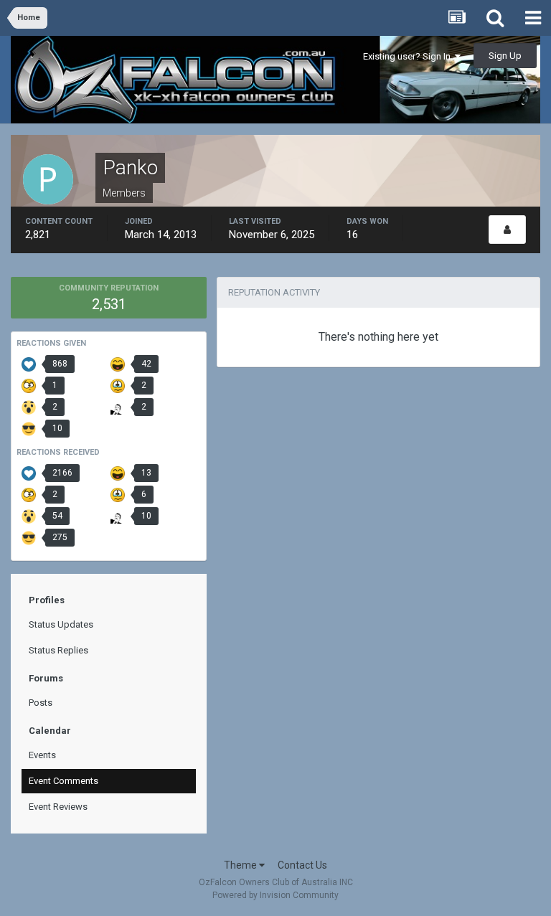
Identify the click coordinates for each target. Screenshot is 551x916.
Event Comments (63, 780)
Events (42, 755)
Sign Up (505, 55)
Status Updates (61, 624)
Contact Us (302, 865)
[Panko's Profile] (507, 229)
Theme (241, 865)
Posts (40, 702)
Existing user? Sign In (409, 56)
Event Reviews (58, 806)
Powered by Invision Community (275, 895)
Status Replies (58, 650)
